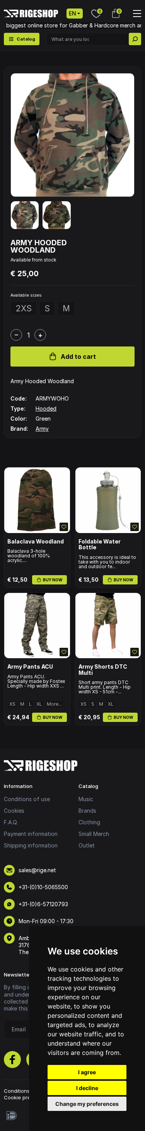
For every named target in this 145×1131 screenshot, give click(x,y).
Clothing (89, 822)
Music (85, 799)
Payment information (31, 833)
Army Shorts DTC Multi (102, 670)
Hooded (46, 408)
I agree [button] (87, 1072)
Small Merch (93, 833)
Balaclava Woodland (35, 541)
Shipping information (31, 845)
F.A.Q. (11, 822)
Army (42, 428)
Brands (87, 810)
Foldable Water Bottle (99, 544)
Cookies (14, 810)
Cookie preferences (28, 1097)
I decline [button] (87, 1088)
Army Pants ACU (30, 666)
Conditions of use (27, 799)
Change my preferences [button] (87, 1103)
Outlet (86, 845)
